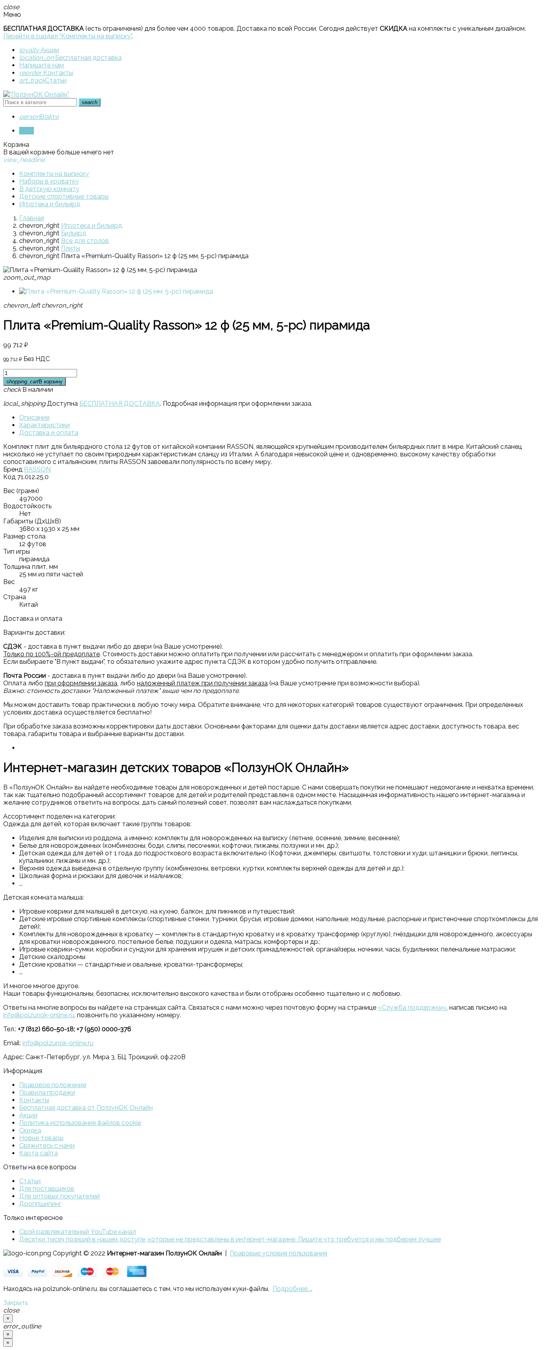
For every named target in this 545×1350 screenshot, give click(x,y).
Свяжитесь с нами (47, 1145)
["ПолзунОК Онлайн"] (36, 94)
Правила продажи (47, 1092)
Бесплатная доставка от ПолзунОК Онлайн (86, 1107)
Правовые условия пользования (278, 1253)
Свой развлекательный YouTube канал (77, 1232)
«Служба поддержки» (412, 1007)
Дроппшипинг (40, 1204)
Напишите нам (41, 65)
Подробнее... (291, 1289)
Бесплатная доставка (70, 57)
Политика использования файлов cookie (80, 1123)
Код (9, 477)
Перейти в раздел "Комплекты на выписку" (67, 36)
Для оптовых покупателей (59, 1196)
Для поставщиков (46, 1188)
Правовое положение (52, 1085)
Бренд (12, 469)
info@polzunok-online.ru (38, 1015)
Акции (39, 50)
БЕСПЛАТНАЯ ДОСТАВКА (119, 403)
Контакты (46, 73)
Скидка (30, 1130)
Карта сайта (38, 1153)
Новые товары (41, 1138)
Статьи (43, 80)
